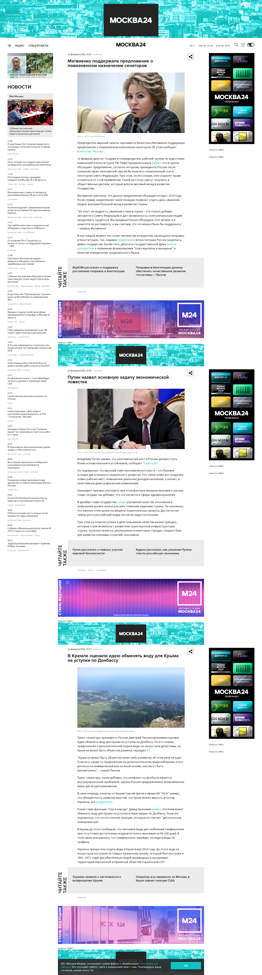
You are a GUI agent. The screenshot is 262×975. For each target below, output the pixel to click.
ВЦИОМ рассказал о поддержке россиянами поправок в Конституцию (98, 269)
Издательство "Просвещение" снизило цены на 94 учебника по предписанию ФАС (29, 297)
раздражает (104, 802)
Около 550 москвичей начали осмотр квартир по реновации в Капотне (27, 499)
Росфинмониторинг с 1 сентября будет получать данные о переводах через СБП (29, 381)
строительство (26, 355)
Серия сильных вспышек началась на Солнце (27, 397)
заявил (156, 163)
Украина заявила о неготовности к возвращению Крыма (96, 878)
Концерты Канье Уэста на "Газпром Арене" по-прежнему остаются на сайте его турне (29, 432)
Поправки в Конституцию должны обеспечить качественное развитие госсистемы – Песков (161, 271)
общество (12, 184)
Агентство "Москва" (90, 151)
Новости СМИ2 (65, 342)
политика (12, 250)
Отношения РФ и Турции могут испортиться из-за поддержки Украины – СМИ (29, 243)
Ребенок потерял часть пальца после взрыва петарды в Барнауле (28, 515)
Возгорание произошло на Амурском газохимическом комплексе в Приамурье (27, 465)
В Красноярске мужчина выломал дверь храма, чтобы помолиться (29, 448)
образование (26, 286)
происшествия (14, 169)
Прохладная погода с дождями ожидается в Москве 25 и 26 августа (27, 179)
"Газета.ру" (150, 463)
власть (91, 570)
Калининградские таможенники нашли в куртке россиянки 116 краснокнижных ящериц (29, 210)
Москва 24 (131, 44)
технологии (13, 268)
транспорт (13, 355)
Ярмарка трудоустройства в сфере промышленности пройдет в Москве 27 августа (29, 314)
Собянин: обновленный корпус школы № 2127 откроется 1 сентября (29, 530)
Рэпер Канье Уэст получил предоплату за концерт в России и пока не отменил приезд (29, 147)
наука (10, 403)
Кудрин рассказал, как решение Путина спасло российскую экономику (164, 551)
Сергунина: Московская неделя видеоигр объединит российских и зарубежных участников (26, 261)
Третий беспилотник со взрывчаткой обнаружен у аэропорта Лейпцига (28, 227)
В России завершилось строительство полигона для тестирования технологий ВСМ (29, 348)
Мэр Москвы (16, 96)
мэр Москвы (13, 286)
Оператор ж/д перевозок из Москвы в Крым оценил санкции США (163, 878)
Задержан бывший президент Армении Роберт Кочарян (29, 545)
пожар (26, 169)
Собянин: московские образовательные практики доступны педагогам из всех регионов (30, 131)
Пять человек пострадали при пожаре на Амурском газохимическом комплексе (29, 163)
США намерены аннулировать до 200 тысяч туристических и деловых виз (27, 331)
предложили (126, 240)
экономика (13, 199)
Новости (19, 87)
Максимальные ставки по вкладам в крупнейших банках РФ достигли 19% (28, 194)
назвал (121, 502)
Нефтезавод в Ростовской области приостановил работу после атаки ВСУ (29, 364)
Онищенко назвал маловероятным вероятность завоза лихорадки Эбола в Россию (29, 482)
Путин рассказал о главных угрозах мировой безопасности (97, 551)
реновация (20, 505)
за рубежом (28, 232)
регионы (34, 169)
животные (27, 217)
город (30, 184)
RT (148, 750)
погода (22, 184)
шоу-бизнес (13, 154)
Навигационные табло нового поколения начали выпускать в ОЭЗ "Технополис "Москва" (27, 414)
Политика (97, 54)
